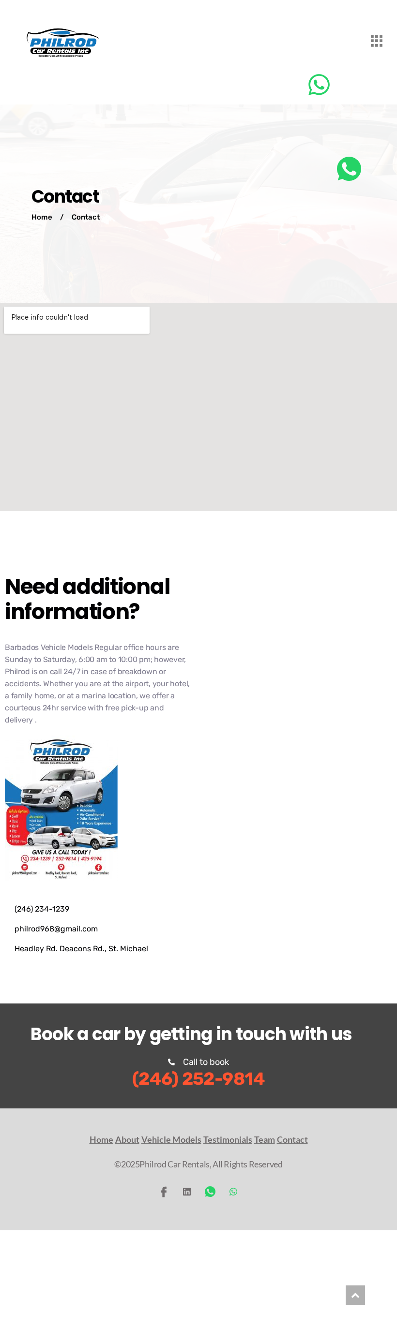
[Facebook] (163, 1191)
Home (41, 217)
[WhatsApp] (210, 1191)
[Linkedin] (187, 1191)
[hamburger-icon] (376, 42)
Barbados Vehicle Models (48, 647)
